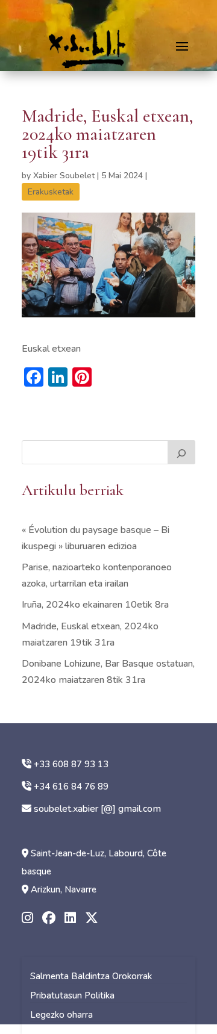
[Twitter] (91, 919)
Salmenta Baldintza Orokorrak (91, 976)
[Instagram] (27, 919)
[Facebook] (48, 919)
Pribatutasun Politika (72, 995)
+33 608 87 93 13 (71, 764)
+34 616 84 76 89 (71, 786)
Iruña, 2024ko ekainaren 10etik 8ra (95, 604)
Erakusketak (51, 192)
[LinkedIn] (70, 919)
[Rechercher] (181, 452)
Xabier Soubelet (64, 175)
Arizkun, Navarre (63, 889)
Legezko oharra (61, 1015)
